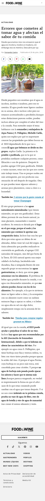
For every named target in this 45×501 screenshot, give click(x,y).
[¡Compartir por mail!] (29, 59)
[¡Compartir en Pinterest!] (16, 59)
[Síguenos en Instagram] (31, 446)
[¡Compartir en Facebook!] (3, 59)
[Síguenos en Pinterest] (25, 446)
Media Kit (26, 480)
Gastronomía (10, 457)
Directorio (7, 487)
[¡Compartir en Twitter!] (10, 59)
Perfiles (27, 457)
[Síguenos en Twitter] (19, 446)
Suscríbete (22, 437)
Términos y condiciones (8, 481)
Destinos (27, 462)
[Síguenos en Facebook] (7, 446)
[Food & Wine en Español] (14, 3)
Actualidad (7, 22)
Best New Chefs (10, 466)
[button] (2, 3)
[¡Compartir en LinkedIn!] (23, 59)
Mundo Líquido (11, 462)
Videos (26, 453)
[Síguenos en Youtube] (37, 446)
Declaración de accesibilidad (29, 475)
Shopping (28, 466)
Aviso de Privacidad (11, 474)
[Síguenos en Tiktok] (13, 446)
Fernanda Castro (11, 52)
